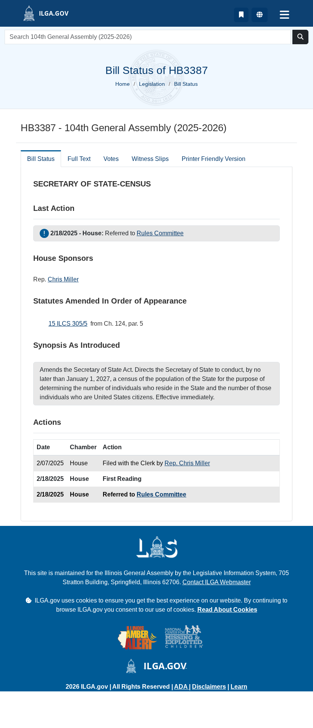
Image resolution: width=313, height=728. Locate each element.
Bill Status (41, 159)
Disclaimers (209, 686)
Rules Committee (160, 233)
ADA (181, 686)
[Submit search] (300, 37)
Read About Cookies (227, 609)
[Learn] (241, 15)
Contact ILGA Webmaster (216, 582)
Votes (111, 159)
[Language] (260, 15)
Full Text (79, 159)
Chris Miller (63, 279)
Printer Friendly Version (213, 159)
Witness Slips (150, 159)
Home (122, 84)
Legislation (152, 84)
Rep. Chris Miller (187, 463)
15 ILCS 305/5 (67, 323)
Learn (239, 686)
